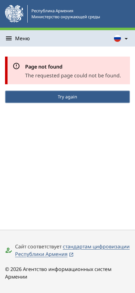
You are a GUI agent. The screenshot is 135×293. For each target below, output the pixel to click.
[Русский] (121, 38)
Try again (67, 97)
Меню (22, 38)
